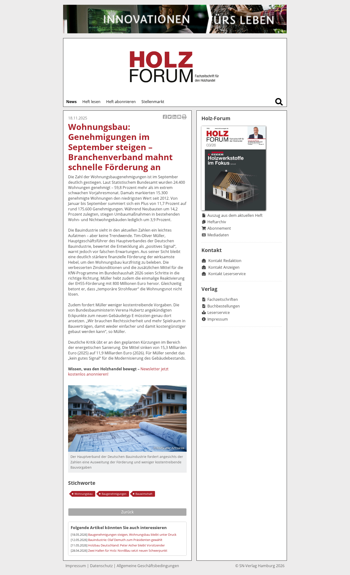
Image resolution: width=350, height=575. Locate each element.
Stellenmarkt (152, 101)
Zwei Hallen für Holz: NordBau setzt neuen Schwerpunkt (127, 550)
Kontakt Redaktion (224, 260)
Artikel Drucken (184, 119)
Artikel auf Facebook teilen (165, 119)
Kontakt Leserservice (227, 273)
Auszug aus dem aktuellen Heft (235, 215)
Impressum (217, 319)
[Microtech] (175, 19)
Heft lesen (91, 101)
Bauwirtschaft (143, 494)
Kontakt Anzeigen (224, 267)
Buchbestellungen (223, 306)
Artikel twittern (170, 119)
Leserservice (218, 312)
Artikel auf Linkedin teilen (174, 119)
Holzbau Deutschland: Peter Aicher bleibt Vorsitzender (126, 545)
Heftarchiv (216, 221)
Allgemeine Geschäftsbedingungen (148, 565)
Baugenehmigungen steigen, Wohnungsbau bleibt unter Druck (132, 534)
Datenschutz (101, 565)
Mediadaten (218, 235)
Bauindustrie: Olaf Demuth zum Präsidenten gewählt (125, 540)
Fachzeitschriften (222, 299)
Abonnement (219, 228)
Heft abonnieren (121, 101)
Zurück (127, 512)
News (71, 101)
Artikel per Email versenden (179, 119)
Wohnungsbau (84, 494)
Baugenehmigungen (114, 494)
